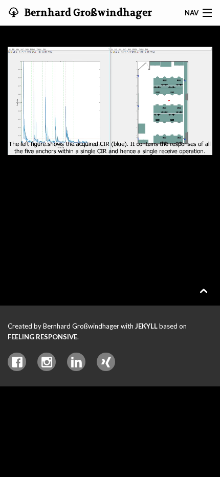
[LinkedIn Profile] (76, 362)
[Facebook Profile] (17, 362)
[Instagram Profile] (46, 362)
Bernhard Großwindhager (87, 13)
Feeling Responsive (42, 337)
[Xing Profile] (106, 362)
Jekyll (146, 326)
